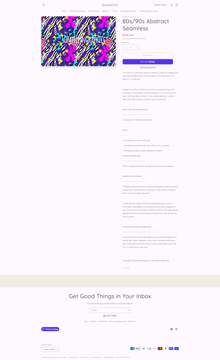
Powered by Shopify (60, 357)
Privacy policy (84, 357)
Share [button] (127, 268)
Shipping (126, 38)
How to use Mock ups (117, 321)
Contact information (122, 357)
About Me (131, 321)
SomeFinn (50, 357)
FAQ (86, 321)
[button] (43, 4)
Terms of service (96, 357)
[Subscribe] (128, 310)
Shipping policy (109, 357)
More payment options (148, 67)
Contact (93, 321)
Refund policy (73, 357)
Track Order (102, 321)
